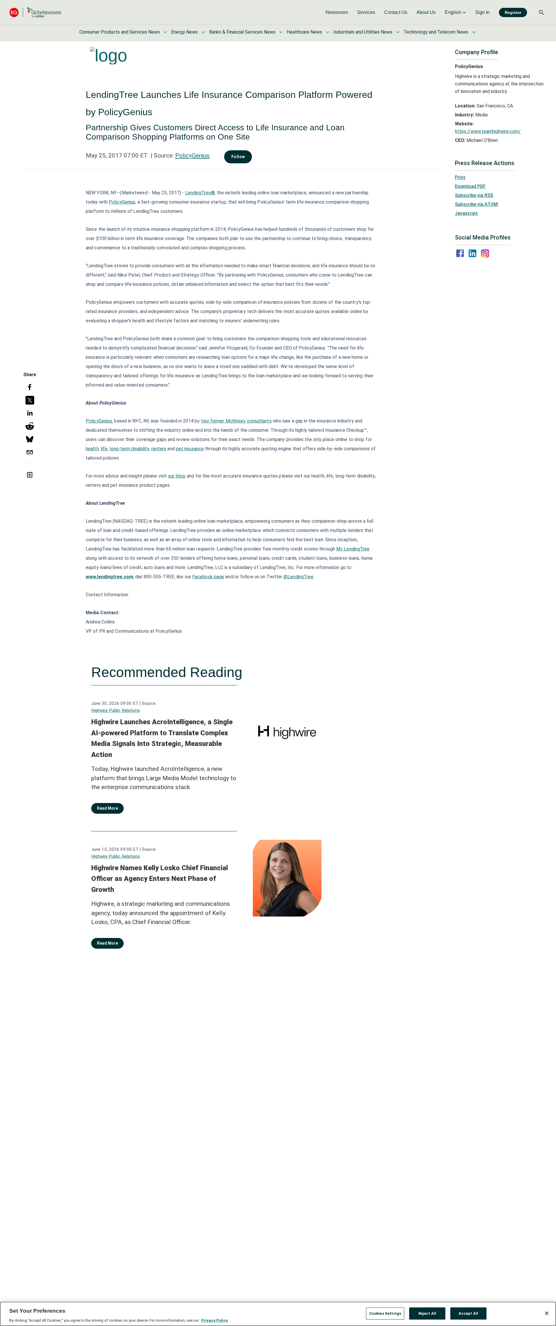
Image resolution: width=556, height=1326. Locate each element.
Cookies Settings (385, 1313)
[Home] (35, 12)
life (104, 448)
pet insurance (190, 448)
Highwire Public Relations (115, 710)
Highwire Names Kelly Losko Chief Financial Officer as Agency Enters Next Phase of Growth (159, 879)
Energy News (184, 32)
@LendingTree (298, 576)
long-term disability (129, 448)
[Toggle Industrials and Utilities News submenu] (398, 32)
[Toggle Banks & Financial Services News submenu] (281, 32)
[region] (278, 1314)
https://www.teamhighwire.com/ (488, 131)
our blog (176, 476)
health (92, 448)
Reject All (427, 1313)
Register (513, 12)
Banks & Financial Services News (242, 32)
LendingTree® (200, 192)
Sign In (482, 12)
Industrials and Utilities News (362, 32)
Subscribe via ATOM (476, 204)
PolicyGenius (192, 155)
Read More (107, 808)
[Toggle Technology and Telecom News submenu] (474, 32)
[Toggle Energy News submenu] (203, 32)
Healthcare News (304, 32)
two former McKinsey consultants (236, 421)
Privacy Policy (214, 1320)
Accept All (468, 1313)
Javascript (466, 213)
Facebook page (208, 576)
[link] (336, 12)
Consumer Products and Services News (119, 32)
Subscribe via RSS (474, 195)
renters (159, 448)
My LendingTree (353, 549)
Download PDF (470, 186)
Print (460, 177)
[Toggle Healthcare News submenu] (327, 32)
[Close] (546, 1313)
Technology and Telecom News (436, 32)
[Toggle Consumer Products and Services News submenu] (165, 32)
